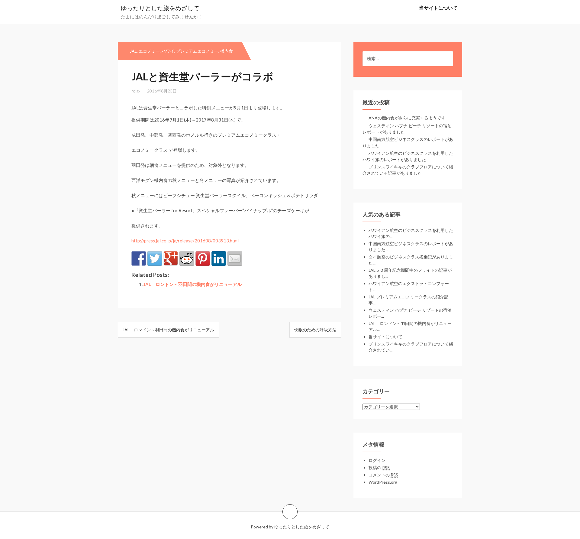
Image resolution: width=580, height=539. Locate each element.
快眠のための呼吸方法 (315, 329)
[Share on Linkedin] (218, 258)
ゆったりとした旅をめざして (160, 7)
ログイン (377, 460)
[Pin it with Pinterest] (202, 258)
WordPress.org (383, 482)
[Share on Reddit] (186, 258)
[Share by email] (234, 258)
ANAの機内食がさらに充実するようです (407, 117)
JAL (133, 51)
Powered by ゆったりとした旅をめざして (290, 526)
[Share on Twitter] (154, 258)
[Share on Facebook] (138, 258)
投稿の (379, 467)
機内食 (226, 51)
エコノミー (149, 51)
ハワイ (168, 51)
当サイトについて (438, 8)
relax (135, 90)
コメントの (383, 474)
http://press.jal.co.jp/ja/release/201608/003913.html (185, 240)
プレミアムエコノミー (197, 51)
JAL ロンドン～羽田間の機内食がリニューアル (192, 284)
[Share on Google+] (170, 258)
